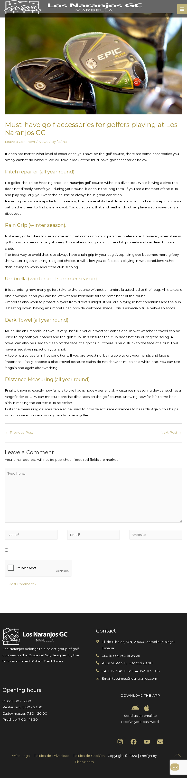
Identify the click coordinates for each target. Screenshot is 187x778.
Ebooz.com (84, 762)
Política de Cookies (88, 756)
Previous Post (19, 432)
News (43, 142)
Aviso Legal (21, 756)
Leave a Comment (20, 142)
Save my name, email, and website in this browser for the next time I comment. (76, 550)
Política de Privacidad (51, 756)
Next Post (171, 432)
